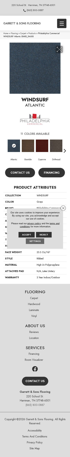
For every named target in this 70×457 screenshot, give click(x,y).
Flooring (14, 33)
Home (5, 33)
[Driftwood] (56, 145)
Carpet (23, 33)
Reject (44, 234)
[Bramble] (28, 145)
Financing (52, 172)
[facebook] (35, 369)
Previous (5, 145)
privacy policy (34, 223)
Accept (26, 234)
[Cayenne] (42, 145)
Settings (35, 241)
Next (64, 145)
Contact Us (20, 172)
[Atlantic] (14, 145)
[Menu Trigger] (61, 23)
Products (32, 33)
